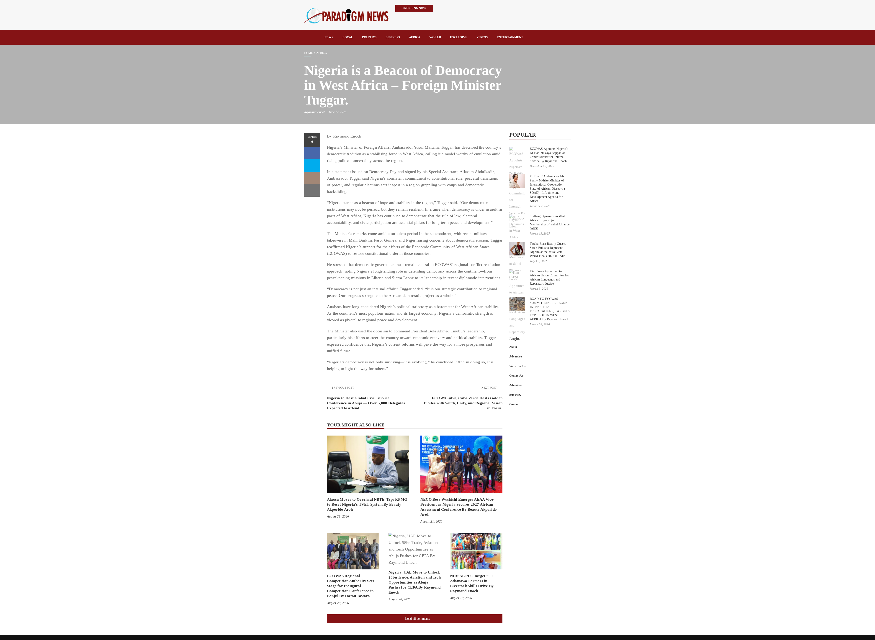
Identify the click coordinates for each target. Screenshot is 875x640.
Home (308, 53)
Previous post (343, 387)
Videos (482, 37)
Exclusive (458, 37)
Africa (414, 37)
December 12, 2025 (542, 166)
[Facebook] (312, 153)
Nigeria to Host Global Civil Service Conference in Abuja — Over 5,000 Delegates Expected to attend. (366, 403)
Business (393, 37)
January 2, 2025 (540, 206)
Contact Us (516, 375)
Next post (489, 387)
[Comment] (312, 178)
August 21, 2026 (338, 516)
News (328, 37)
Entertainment (510, 37)
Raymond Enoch (314, 112)
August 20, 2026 (338, 603)
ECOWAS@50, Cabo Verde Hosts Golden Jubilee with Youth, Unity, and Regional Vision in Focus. (462, 403)
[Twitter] (312, 165)
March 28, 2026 (540, 324)
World (435, 37)
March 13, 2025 (540, 233)
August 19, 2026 (461, 598)
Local (347, 37)
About (513, 347)
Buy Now (515, 394)
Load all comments (417, 618)
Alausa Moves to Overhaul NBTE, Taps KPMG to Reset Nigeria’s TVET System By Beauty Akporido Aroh (367, 504)
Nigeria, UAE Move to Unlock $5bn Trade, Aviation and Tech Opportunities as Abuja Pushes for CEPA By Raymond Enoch (415, 582)
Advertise (515, 356)
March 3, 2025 (539, 288)
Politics (369, 37)
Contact (514, 404)
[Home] (312, 37)
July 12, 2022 (538, 261)
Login (514, 338)
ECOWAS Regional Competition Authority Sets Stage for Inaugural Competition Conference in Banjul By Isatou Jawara (350, 586)
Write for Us (517, 366)
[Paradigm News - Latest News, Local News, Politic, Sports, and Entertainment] (346, 15)
